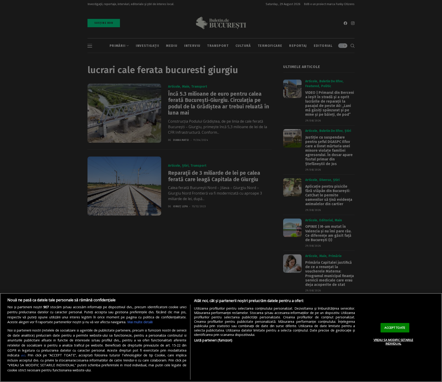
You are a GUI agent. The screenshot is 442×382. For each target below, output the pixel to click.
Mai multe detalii (140, 322)
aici (23, 355)
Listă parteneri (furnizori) (213, 340)
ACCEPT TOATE (394, 328)
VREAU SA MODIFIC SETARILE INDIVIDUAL (393, 342)
